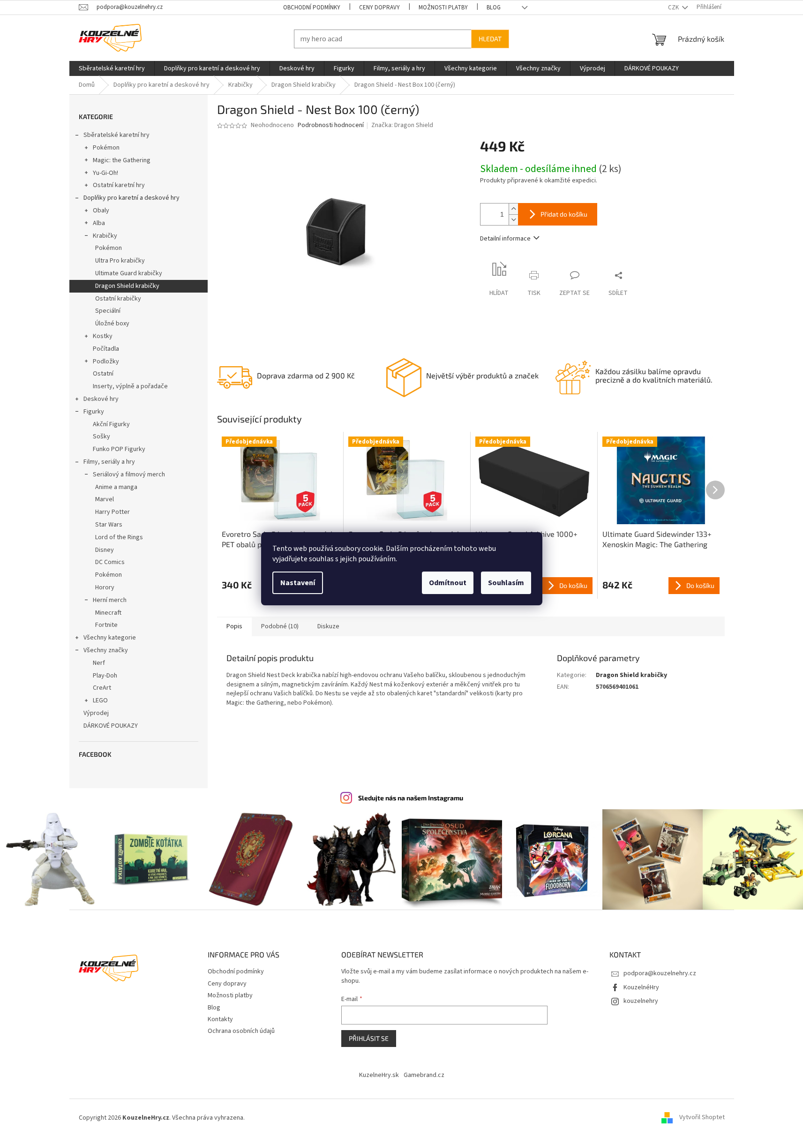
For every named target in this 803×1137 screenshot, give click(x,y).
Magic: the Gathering (121, 160)
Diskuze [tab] (328, 626)
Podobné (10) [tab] (280, 626)
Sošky (101, 436)
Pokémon (106, 147)
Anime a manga (116, 487)
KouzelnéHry (641, 987)
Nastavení (297, 583)
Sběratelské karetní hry (116, 135)
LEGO (100, 700)
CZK (674, 7)
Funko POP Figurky (119, 449)
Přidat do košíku (563, 214)
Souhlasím (506, 583)
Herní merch (110, 600)
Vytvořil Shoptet (702, 1117)
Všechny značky (105, 650)
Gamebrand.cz (424, 1075)
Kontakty (220, 1019)
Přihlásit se (369, 1038)
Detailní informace (505, 238)
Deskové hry (101, 399)
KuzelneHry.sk (379, 1075)
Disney (104, 550)
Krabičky (105, 236)
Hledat (490, 39)
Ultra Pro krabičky (120, 260)
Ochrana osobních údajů (241, 1031)
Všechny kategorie (109, 637)
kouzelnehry (640, 1001)
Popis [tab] (234, 626)
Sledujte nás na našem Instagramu (410, 798)
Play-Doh (105, 675)
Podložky (106, 361)
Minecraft (108, 612)
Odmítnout (447, 583)
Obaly (101, 210)
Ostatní (103, 373)
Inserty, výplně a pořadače (130, 386)
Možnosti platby (443, 7)
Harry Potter (112, 512)
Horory (104, 587)
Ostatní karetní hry (119, 185)
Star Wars (108, 524)
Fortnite (106, 625)
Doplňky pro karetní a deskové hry (131, 198)
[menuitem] (111, 68)
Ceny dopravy (379, 7)
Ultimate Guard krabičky (128, 273)
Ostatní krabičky (118, 298)
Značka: (402, 125)
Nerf (99, 663)
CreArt (102, 688)
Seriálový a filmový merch (129, 474)
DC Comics (110, 562)
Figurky (93, 411)
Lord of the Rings (119, 537)
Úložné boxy (112, 323)
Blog (494, 7)
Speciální (107, 311)
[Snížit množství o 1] (513, 219)
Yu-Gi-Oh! (105, 173)
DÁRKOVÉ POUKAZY (110, 725)
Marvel (104, 499)
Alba (99, 223)
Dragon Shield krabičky (127, 286)
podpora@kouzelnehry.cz (659, 973)
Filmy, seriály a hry (109, 462)
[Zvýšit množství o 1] (513, 208)
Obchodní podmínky (311, 7)
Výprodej (96, 713)
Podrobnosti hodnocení (331, 125)
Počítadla (106, 349)
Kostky (103, 336)
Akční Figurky (111, 424)
